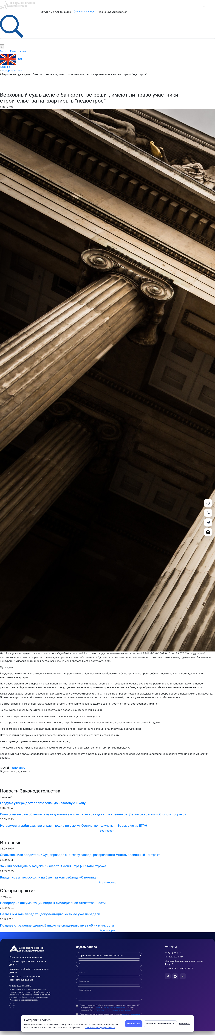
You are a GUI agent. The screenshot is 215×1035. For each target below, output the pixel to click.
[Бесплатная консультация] (208, 503)
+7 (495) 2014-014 (174, 956)
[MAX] (208, 532)
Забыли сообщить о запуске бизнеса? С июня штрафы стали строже (53, 866)
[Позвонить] (208, 513)
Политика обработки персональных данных (27, 963)
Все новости (107, 830)
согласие (96, 1007)
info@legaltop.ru (173, 952)
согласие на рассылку (131, 1014)
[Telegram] (208, 522)
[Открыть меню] (212, 6)
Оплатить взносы (84, 11)
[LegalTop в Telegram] (188, 6)
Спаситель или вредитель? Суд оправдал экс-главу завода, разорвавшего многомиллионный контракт (80, 855)
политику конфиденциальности (114, 1007)
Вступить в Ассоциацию (55, 11)
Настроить (184, 1023)
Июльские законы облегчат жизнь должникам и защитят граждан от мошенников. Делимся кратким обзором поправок (93, 814)
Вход (3, 51)
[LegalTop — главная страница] (31, 948)
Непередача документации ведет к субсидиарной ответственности (53, 903)
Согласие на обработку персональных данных (29, 970)
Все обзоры (107, 930)
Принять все (133, 1023)
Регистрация (18, 51)
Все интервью (107, 882)
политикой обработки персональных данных (113, 1010)
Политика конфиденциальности (25, 957)
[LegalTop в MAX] (196, 6)
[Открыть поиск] (12, 26)
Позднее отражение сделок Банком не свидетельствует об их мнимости (57, 925)
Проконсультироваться (112, 11)
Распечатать (17, 767)
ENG (19, 59)
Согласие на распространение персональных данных (25, 978)
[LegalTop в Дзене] (204, 6)
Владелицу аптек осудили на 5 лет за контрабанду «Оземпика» (49, 877)
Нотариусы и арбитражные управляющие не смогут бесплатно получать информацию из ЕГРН (73, 825)
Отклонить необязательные (160, 1023)
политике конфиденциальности (100, 1027)
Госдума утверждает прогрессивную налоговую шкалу (43, 803)
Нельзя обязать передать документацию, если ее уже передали (50, 914)
